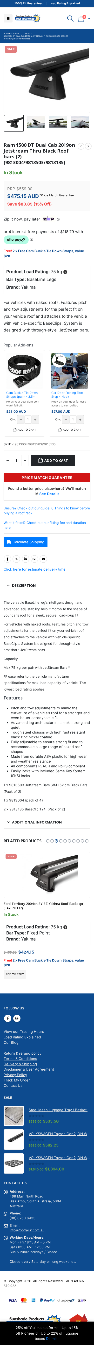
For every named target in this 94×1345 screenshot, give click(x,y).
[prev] (81, 146)
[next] (88, 146)
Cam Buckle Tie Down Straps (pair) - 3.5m (22, 394)
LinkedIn (25, 559)
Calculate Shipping (28, 542)
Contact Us (13, 1085)
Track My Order (17, 1080)
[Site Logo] (27, 18)
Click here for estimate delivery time (35, 569)
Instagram (16, 1018)
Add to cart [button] (27, 429)
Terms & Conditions (20, 1059)
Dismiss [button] (53, 1339)
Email (43, 559)
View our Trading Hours (24, 1031)
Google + (34, 559)
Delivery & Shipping (20, 1064)
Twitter (16, 559)
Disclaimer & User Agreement (29, 1069)
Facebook (7, 559)
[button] (8, 18)
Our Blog (11, 1042)
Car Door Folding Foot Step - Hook (67, 394)
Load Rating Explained (22, 1037)
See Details (49, 494)
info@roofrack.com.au (27, 1230)
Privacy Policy (15, 1075)
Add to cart (56, 460)
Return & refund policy (22, 1053)
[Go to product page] (14, 1116)
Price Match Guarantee (57, 195)
